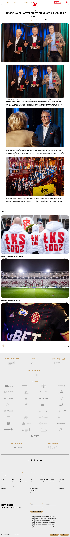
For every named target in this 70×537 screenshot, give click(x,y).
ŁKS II (31, 479)
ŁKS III (31, 481)
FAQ (21, 479)
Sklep (20, 2)
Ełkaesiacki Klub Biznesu (44, 479)
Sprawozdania (3, 486)
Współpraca (52, 481)
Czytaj (66, 258)
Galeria (12, 483)
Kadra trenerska (33, 477)
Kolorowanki (61, 488)
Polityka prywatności (16, 534)
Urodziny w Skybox (43, 483)
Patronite (60, 486)
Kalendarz (2, 481)
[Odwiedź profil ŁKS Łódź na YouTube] (41, 460)
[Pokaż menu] (3, 2)
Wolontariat (61, 483)
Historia (2, 479)
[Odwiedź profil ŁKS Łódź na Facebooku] (28, 460)
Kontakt (31, 492)
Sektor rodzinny (62, 481)
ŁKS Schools (32, 486)
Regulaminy (22, 483)
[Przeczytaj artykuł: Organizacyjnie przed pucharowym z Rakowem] (35, 278)
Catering (12, 486)
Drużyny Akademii (33, 483)
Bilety (8, 2)
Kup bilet (64, 534)
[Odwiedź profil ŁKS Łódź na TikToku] (38, 460)
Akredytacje (52, 479)
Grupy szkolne (61, 479)
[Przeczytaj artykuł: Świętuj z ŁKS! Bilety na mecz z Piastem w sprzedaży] (35, 234)
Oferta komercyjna (43, 477)
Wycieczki (61, 477)
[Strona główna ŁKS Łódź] (35, 3)
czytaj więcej (33, 517)
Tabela (12, 481)
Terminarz (12, 479)
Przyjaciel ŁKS (42, 481)
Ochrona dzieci (3, 488)
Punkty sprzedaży (23, 481)
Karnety (21, 477)
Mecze (26, 2)
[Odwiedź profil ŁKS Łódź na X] (35, 460)
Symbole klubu (3, 477)
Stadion (2, 483)
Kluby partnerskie (33, 490)
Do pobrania (52, 477)
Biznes (14, 2)
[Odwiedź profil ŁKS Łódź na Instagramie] (31, 460)
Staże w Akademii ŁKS (34, 488)
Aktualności (13, 477)
